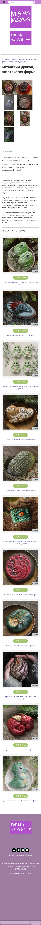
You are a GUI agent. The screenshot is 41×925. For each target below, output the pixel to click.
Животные (13, 62)
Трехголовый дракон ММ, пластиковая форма (20, 595)
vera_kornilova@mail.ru (23, 855)
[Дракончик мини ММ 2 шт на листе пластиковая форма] (21, 255)
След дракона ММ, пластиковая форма (20, 646)
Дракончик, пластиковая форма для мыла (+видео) (20, 698)
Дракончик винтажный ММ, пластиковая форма (20, 801)
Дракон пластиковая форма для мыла (20, 336)
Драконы (22, 62)
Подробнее (20, 277)
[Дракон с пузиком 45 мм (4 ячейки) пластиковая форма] (21, 359)
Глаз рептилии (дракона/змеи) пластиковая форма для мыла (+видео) (20, 543)
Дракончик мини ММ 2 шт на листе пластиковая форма (20, 283)
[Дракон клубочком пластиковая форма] (21, 722)
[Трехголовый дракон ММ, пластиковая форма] (21, 567)
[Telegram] (18, 850)
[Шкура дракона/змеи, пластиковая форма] (21, 463)
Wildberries (20, 188)
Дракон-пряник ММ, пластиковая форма (20, 440)
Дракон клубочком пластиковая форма (20, 750)
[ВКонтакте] (14, 850)
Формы (21, 59)
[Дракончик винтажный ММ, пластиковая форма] (21, 773)
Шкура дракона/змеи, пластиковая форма (20, 491)
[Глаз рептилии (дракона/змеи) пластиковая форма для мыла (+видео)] (21, 514)
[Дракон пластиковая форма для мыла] (21, 308)
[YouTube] (27, 850)
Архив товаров (11, 59)
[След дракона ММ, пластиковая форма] (21, 618)
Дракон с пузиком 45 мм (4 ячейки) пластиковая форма (20, 388)
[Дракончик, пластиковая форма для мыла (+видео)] (21, 669)
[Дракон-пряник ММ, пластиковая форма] (21, 412)
